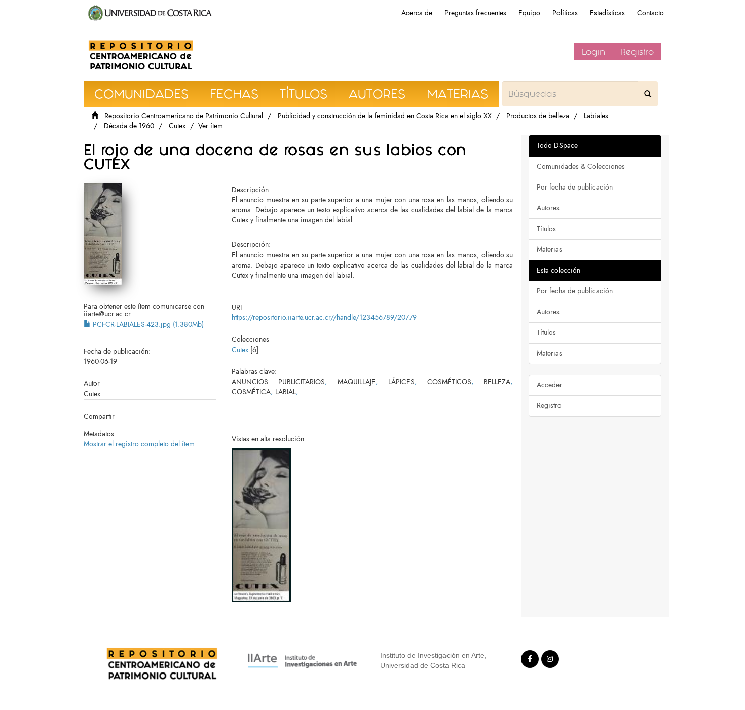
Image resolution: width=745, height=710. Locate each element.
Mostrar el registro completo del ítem (139, 444)
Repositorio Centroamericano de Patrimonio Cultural (183, 116)
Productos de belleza (537, 116)
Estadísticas (607, 13)
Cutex (177, 126)
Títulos (546, 229)
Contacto (650, 13)
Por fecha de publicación (575, 187)
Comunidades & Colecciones (581, 166)
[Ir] (648, 93)
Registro (637, 51)
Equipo (529, 13)
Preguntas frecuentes (475, 13)
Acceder (549, 385)
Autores (548, 208)
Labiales (596, 116)
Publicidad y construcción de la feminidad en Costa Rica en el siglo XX (385, 116)
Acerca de (416, 13)
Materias (549, 249)
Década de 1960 (129, 126)
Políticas (565, 13)
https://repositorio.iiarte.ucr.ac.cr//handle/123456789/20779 (324, 317)
